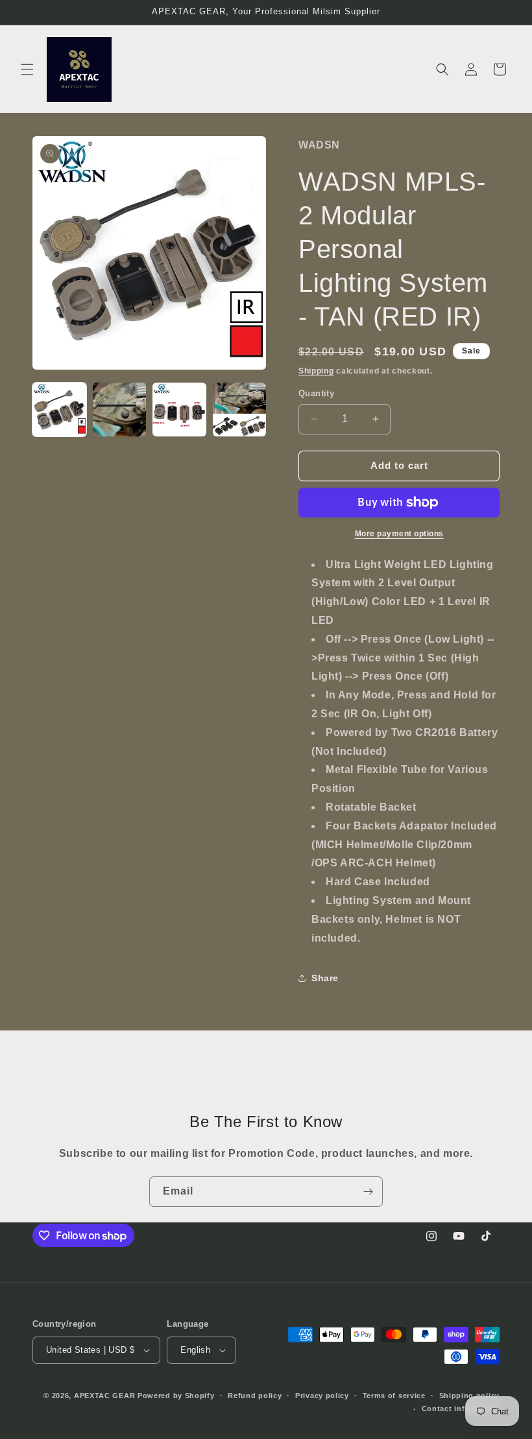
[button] (27, 69)
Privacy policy (322, 1395)
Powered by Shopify (176, 1395)
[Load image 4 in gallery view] (240, 409)
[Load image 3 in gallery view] (179, 409)
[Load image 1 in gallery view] (59, 409)
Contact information (461, 1408)
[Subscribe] (368, 1191)
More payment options (399, 533)
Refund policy (255, 1395)
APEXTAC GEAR (104, 1395)
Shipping (316, 370)
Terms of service (394, 1395)
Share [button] (325, 978)
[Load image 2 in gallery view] (120, 409)
